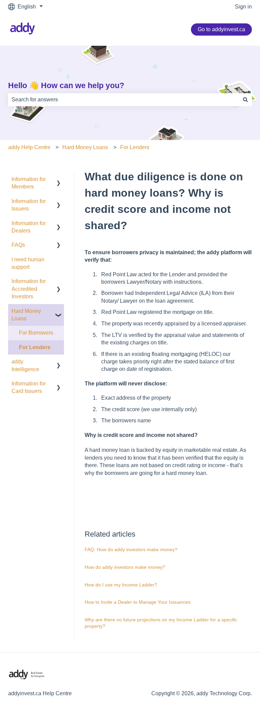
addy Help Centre (29, 147)
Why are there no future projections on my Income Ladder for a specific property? (161, 623)
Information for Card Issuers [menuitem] (29, 387)
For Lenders (134, 147)
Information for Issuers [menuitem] (29, 205)
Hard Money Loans (85, 147)
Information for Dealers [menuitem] (29, 227)
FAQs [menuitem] (18, 245)
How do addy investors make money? (125, 567)
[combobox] (123, 99)
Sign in (243, 6)
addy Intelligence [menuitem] (25, 365)
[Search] (245, 99)
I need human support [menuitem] (28, 263)
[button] (58, 180)
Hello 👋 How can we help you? (66, 85)
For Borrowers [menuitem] (36, 333)
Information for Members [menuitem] (29, 182)
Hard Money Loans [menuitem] (26, 314)
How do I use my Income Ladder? (121, 584)
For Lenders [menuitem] (34, 347)
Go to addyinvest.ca (221, 29)
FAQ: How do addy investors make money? (131, 549)
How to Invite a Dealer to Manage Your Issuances (138, 602)
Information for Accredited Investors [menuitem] (29, 288)
